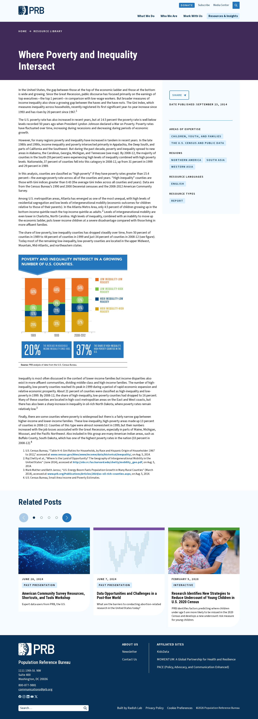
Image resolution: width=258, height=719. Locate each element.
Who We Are (169, 16)
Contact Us (129, 659)
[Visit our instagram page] (23, 696)
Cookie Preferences (180, 708)
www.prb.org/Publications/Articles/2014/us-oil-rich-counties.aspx (89, 474)
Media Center (221, 5)
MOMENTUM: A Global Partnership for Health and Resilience (196, 659)
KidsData (163, 652)
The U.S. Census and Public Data (197, 143)
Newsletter (129, 652)
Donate (187, 5)
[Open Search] (236, 5)
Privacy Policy (154, 708)
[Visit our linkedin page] (28, 696)
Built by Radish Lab (129, 708)
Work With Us (192, 16)
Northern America (186, 160)
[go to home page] (31, 14)
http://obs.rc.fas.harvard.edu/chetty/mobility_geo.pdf (107, 462)
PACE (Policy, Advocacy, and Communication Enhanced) (193, 667)
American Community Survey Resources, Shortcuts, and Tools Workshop (53, 595)
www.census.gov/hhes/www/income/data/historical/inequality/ (91, 454)
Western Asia (182, 167)
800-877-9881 (27, 685)
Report (177, 201)
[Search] (85, 708)
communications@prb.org (35, 689)
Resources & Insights (223, 16)
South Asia (216, 160)
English (177, 184)
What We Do (145, 16)
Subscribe (204, 5)
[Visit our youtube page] (32, 697)
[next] (66, 517)
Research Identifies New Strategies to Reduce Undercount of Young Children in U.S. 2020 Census (203, 597)
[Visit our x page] (36, 696)
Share (177, 95)
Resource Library (48, 31)
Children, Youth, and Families (196, 136)
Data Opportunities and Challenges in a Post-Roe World (127, 595)
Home (22, 31)
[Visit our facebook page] (19, 696)
